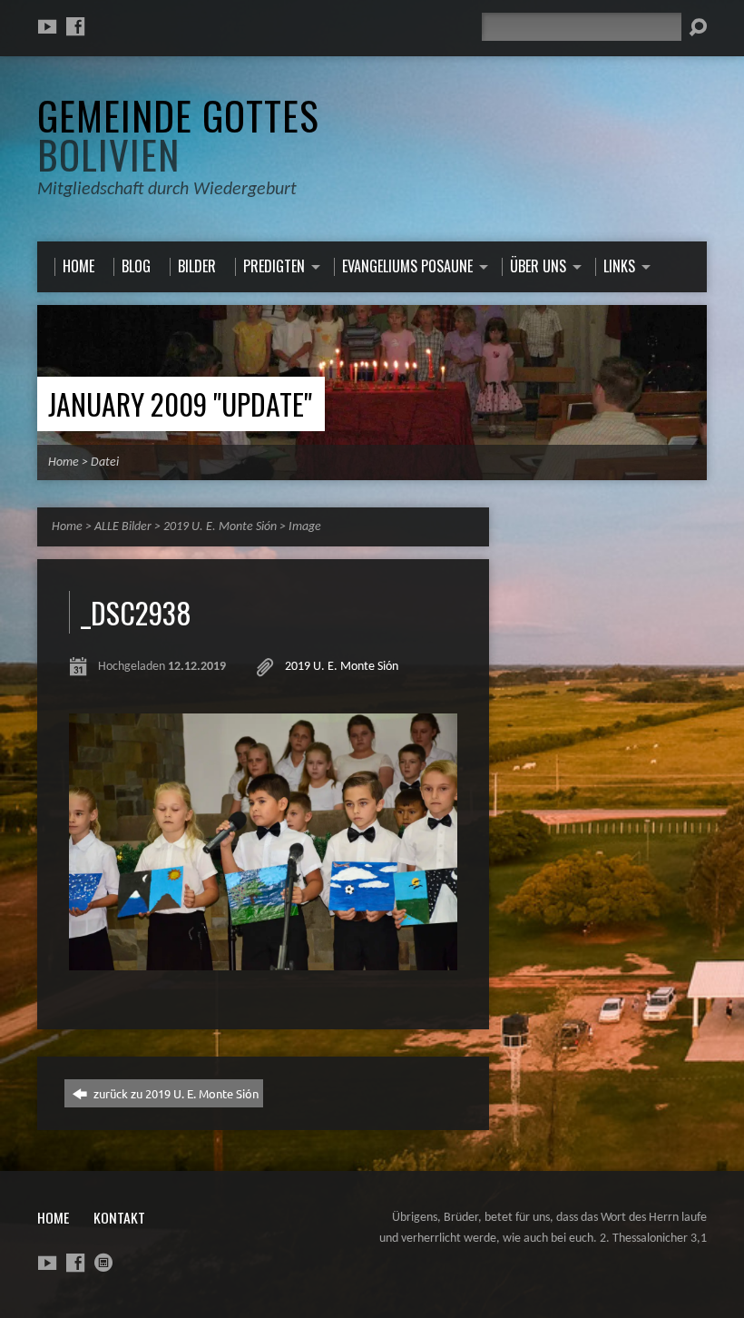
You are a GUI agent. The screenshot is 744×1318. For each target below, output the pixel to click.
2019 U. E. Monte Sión (220, 527)
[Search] (698, 27)
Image (305, 527)
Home (63, 462)
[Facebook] (75, 26)
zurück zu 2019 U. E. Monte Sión (175, 1093)
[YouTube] (47, 26)
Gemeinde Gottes (178, 133)
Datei (105, 462)
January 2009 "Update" (180, 403)
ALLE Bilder (123, 527)
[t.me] (103, 1263)
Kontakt (119, 1217)
